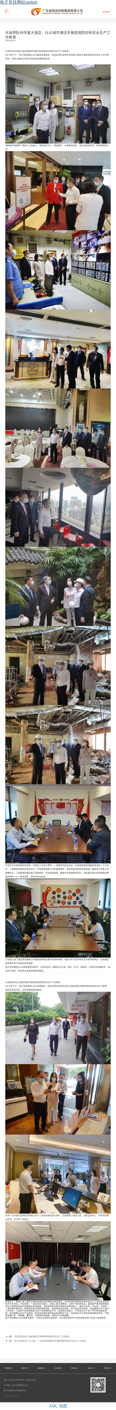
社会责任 (58, 1368)
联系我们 (107, 1368)
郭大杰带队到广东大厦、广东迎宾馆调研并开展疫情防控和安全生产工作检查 (50, 1341)
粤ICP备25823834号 (11, 1396)
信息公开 (91, 1368)
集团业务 (41, 1368)
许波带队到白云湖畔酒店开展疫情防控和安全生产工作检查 (41, 1336)
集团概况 (8, 1368)
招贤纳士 (74, 1368)
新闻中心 (25, 1368)
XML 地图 (58, 1406)
